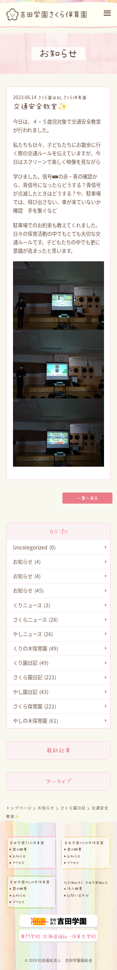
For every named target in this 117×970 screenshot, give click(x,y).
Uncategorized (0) (34, 547)
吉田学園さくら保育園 (26, 843)
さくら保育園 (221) (34, 706)
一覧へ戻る (87, 498)
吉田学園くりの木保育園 (84, 843)
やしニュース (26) (33, 633)
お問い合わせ (78, 895)
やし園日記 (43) (30, 691)
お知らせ (46, 807)
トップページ (19, 807)
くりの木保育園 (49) (35, 648)
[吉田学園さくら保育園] (46, 12)
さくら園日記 (49, 97)
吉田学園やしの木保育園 (29, 882)
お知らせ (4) (27, 561)
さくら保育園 (74, 97)
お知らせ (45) (28, 590)
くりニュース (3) (31, 605)
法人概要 (75, 889)
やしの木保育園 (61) (35, 720)
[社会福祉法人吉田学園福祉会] (86, 882)
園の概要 (19, 849)
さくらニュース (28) (35, 619)
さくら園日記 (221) (34, 677)
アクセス (18, 863)
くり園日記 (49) (30, 662)
